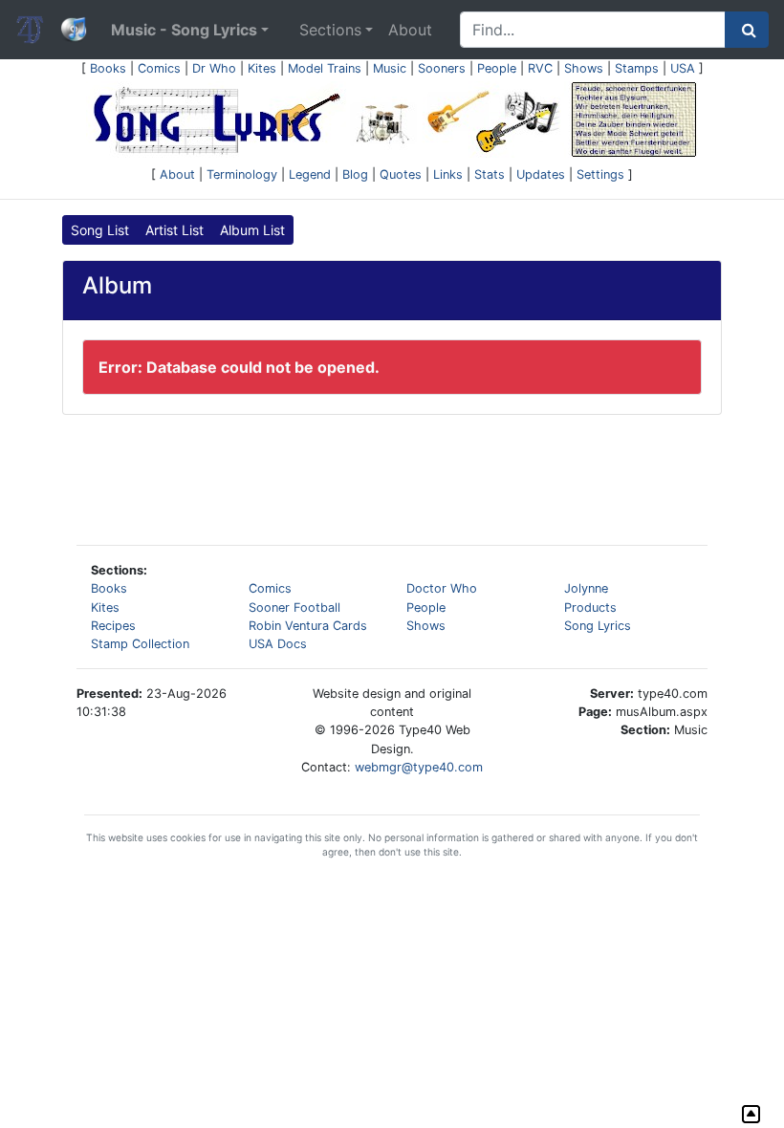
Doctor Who (441, 588)
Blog (355, 174)
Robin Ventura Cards (308, 625)
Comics (159, 68)
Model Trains (324, 68)
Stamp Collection (140, 644)
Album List (252, 230)
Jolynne (586, 588)
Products (590, 607)
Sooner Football (294, 607)
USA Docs (278, 644)
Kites (262, 68)
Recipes (113, 625)
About (410, 29)
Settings (600, 174)
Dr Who (214, 68)
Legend (310, 174)
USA (682, 68)
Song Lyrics (597, 625)
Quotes (401, 174)
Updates (540, 174)
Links (448, 174)
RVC (540, 68)
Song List (100, 230)
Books (108, 68)
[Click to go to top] (751, 1114)
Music (389, 68)
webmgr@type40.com (419, 767)
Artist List (174, 230)
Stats (489, 174)
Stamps (637, 68)
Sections (330, 29)
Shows (583, 68)
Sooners (442, 68)
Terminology (242, 174)
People (496, 68)
